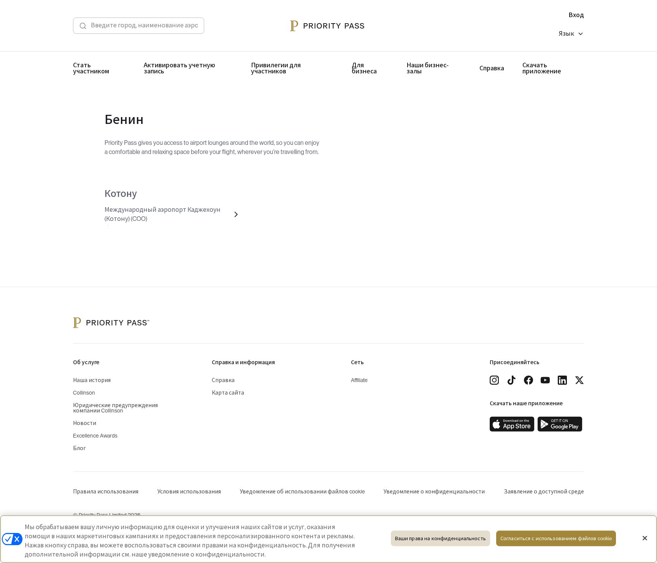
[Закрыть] (644, 538)
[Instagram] (494, 380)
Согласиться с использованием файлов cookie (556, 538)
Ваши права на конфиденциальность (440, 538)
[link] (512, 424)
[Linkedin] (562, 380)
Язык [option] (566, 34)
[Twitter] (579, 380)
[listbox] (571, 34)
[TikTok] (511, 380)
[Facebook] (528, 380)
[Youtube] (545, 380)
